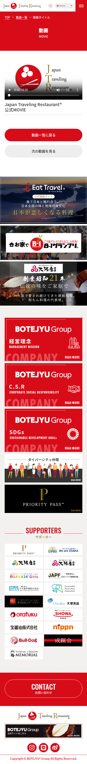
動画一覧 (21, 17)
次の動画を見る (44, 151)
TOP (7, 17)
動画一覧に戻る (44, 135)
